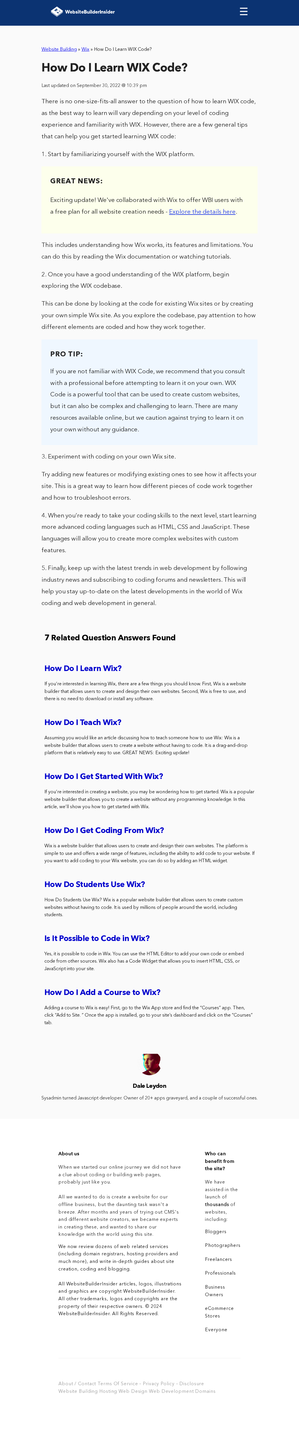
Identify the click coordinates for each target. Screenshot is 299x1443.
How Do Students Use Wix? (94, 885)
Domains (205, 1391)
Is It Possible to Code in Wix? (97, 939)
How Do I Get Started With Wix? (103, 777)
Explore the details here (202, 212)
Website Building (59, 49)
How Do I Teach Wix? (82, 723)
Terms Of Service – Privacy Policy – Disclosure (151, 1384)
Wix (85, 49)
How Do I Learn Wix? (83, 669)
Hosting (108, 1391)
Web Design (133, 1391)
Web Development (171, 1391)
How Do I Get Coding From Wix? (104, 831)
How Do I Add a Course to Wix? (102, 993)
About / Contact (77, 1384)
